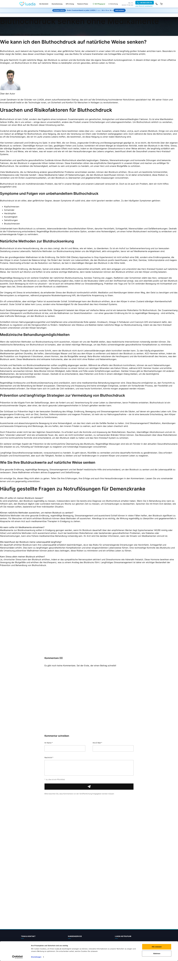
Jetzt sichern (119, 10)
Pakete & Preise (82, 4)
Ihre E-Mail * (97, 743)
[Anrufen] (157, 4)
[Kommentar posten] (89, 786)
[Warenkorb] (161, 4)
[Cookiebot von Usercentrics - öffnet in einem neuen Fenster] (17, 957)
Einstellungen (36, 957)
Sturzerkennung (57, 4)
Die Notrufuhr (43, 4)
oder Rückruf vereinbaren (144, 6)
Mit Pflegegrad (100, 4)
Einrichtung (114, 4)
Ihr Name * (48, 743)
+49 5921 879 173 (145, 3)
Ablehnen (156, 953)
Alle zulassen (157, 947)
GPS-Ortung (70, 4)
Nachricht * (48, 757)
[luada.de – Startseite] (27, 4)
